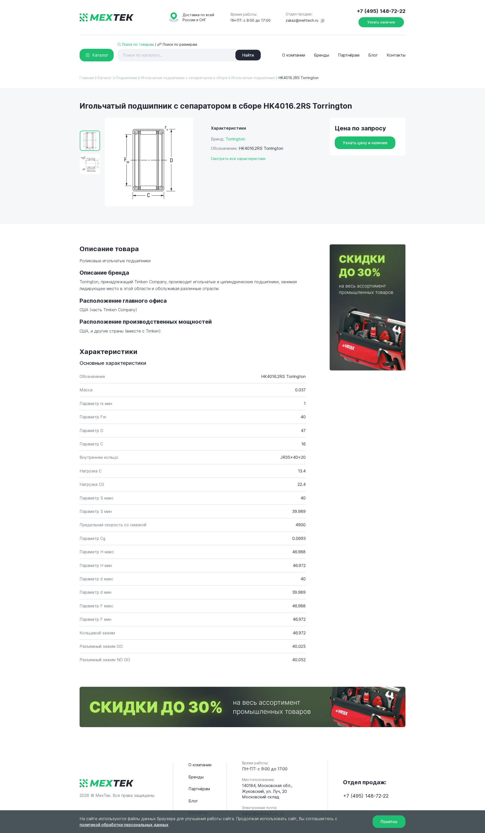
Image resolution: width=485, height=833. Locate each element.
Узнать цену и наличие (365, 142)
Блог (373, 55)
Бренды (321, 55)
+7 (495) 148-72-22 (381, 11)
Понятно (389, 821)
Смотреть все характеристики (238, 158)
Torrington (235, 138)
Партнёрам (348, 55)
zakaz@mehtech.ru (302, 20)
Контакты (396, 55)
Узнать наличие (381, 22)
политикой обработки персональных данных (124, 824)
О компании (293, 55)
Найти (248, 55)
